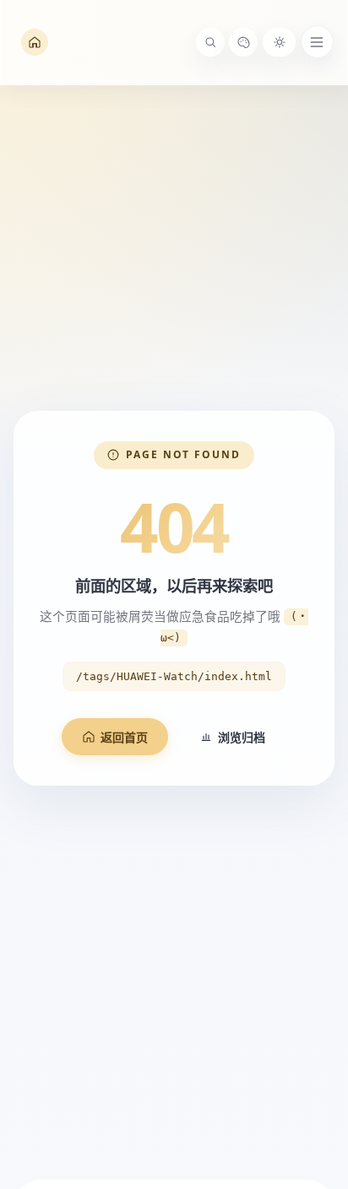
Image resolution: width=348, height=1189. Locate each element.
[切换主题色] (243, 42)
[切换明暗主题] (279, 42)
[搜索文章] (210, 42)
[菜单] (317, 41)
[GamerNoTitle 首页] (34, 43)
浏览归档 (241, 737)
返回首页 (124, 737)
